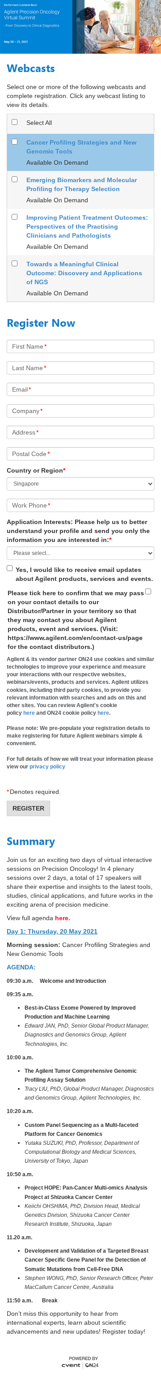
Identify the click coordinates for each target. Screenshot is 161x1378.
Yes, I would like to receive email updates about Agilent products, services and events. (84, 574)
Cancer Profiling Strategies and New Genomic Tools (81, 147)
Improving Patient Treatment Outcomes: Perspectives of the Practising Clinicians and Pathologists (87, 226)
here (29, 713)
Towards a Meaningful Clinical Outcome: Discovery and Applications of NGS (84, 273)
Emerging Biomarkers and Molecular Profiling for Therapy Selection (81, 184)
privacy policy (47, 767)
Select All (39, 122)
